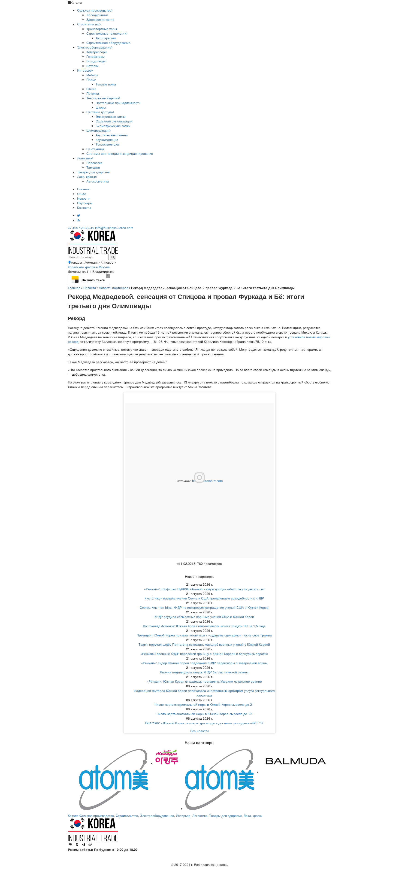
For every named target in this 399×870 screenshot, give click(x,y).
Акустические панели (112, 135)
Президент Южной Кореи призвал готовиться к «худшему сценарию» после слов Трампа (204, 635)
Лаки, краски (86, 176)
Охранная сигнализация (114, 121)
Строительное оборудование (108, 42)
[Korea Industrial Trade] (93, 241)
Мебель (92, 75)
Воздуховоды (96, 61)
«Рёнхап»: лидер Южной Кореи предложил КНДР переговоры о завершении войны (204, 662)
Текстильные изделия (102, 98)
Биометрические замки (113, 125)
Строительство (88, 24)
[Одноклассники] (77, 844)
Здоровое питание (100, 19)
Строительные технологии (106, 33)
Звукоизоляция (107, 139)
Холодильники (97, 14)
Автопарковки (106, 38)
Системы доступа (99, 112)
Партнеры (84, 203)
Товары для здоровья (93, 172)
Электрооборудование (94, 47)
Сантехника (95, 148)
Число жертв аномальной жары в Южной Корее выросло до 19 (204, 713)
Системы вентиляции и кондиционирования (119, 153)
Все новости (199, 730)
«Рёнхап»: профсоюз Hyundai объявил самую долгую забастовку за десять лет (204, 589)
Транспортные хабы (101, 28)
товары (76, 262)
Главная (83, 189)
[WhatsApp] (90, 844)
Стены (91, 88)
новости (110, 262)
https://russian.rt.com (207, 480)
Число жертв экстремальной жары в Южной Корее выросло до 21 (204, 704)
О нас (81, 193)
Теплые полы (106, 84)
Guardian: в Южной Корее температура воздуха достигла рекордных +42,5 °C (204, 723)
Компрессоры (96, 51)
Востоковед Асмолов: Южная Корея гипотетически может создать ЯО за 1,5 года (204, 626)
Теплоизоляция (107, 144)
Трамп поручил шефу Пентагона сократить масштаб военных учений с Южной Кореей (204, 644)
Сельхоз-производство (94, 10)
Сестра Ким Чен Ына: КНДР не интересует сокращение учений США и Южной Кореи (204, 607)
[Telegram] (83, 844)
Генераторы (95, 56)
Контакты (84, 207)
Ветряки (92, 65)
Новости (83, 198)
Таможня (93, 167)
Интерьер (84, 70)
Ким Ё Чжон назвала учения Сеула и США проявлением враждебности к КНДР (204, 598)
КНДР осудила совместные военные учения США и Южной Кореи (204, 616)
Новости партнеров (113, 287)
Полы (90, 79)
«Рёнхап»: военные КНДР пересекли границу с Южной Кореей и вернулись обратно (204, 653)
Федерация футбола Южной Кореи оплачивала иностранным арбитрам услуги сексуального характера (204, 692)
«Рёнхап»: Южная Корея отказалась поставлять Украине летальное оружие (204, 681)
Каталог (74, 815)
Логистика (84, 158)
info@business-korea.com (114, 227)
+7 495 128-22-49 (81, 227)
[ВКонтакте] (70, 844)
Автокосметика (97, 181)
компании (93, 262)
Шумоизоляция (97, 130)
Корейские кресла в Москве (89, 267)
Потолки (92, 93)
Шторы (101, 107)
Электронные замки (111, 116)
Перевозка (94, 162)
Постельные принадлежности (118, 102)
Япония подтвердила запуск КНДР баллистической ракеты (204, 672)
